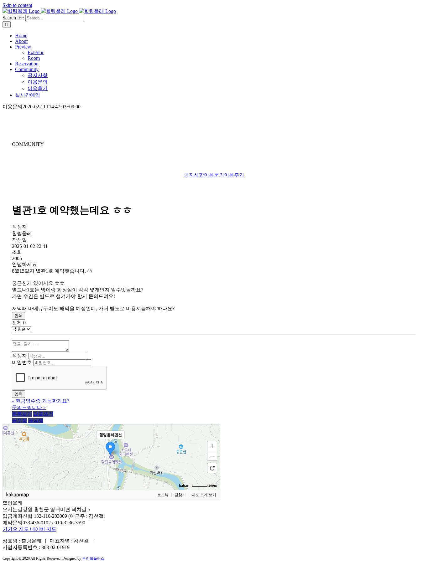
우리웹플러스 (93, 558)
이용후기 (234, 174)
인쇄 (18, 315)
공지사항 (194, 174)
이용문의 (214, 174)
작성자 (19, 355)
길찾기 (180, 495)
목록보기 (22, 414)
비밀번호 (22, 362)
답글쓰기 (43, 414)
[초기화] (212, 468)
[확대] (212, 446)
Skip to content (17, 5)
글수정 (19, 420)
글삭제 (35, 420)
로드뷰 (163, 495)
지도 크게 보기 (204, 495)
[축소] (212, 456)
